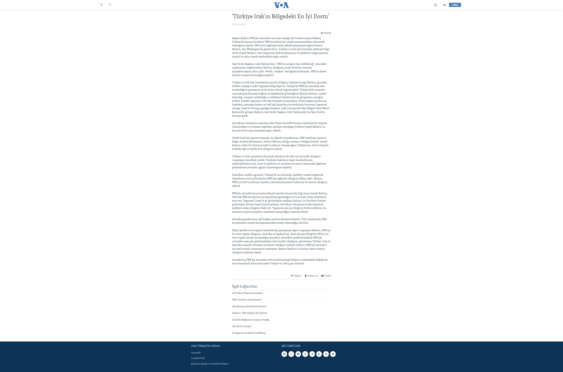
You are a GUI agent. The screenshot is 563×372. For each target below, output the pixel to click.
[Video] (444, 5)
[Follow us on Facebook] (284, 354)
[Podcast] (326, 354)
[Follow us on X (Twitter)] (291, 354)
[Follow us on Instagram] (305, 354)
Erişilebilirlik (198, 358)
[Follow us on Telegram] (312, 354)
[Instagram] (435, 5)
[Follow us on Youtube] (298, 354)
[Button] (326, 33)
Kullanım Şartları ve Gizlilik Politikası (210, 364)
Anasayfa (196, 353)
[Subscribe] (333, 354)
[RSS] (319, 354)
